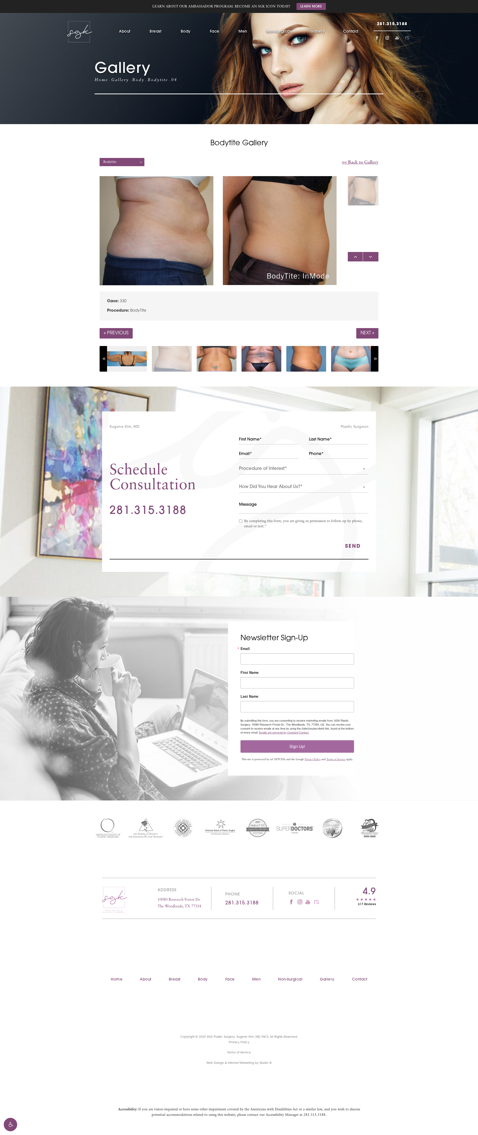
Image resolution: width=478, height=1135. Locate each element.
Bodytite (158, 80)
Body (186, 32)
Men (243, 32)
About (124, 32)
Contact (350, 32)
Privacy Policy (313, 759)
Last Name (249, 696)
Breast (155, 32)
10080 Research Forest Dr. (179, 903)
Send (353, 546)
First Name (249, 672)
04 (174, 80)
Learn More (311, 6)
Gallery (317, 32)
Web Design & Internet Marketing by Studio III (239, 1063)
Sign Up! (297, 746)
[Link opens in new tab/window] (377, 38)
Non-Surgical (278, 32)
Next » (367, 333)
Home (101, 80)
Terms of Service (335, 759)
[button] (10, 1124)
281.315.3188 (314, 1115)
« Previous (116, 333)
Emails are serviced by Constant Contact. (284, 732)
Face (214, 32)
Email (245, 648)
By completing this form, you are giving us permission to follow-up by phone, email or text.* (303, 523)
